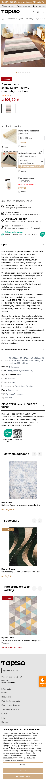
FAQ (3, 718)
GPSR (4, 713)
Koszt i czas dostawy (10, 705)
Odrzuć (23, 770)
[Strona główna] (2, 18)
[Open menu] (43, 11)
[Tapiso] (10, 12)
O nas (4, 692)
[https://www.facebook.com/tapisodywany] (17, 677)
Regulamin (6, 697)
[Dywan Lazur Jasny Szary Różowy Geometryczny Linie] (8, 108)
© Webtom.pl (8, 682)
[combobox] (31, 138)
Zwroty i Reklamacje (10, 709)
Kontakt (4, 722)
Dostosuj (23, 765)
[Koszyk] (37, 12)
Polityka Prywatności (10, 701)
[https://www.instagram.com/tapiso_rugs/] (20, 677)
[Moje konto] (33, 12)
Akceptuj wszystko (23, 776)
